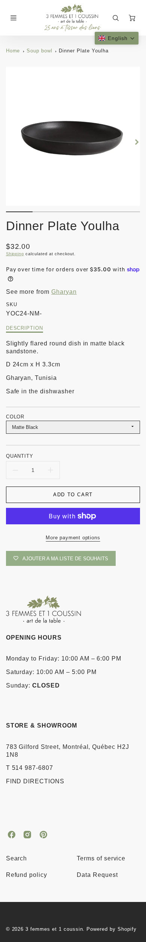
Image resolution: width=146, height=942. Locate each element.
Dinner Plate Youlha (83, 51)
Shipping (15, 253)
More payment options (73, 537)
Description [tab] (24, 328)
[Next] (136, 142)
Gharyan (64, 292)
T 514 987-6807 (29, 768)
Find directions (35, 781)
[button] (117, 38)
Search (16, 858)
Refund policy (26, 875)
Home (13, 51)
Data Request (97, 875)
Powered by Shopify (111, 929)
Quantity (20, 456)
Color (15, 417)
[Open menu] (13, 17)
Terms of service (101, 858)
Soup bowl (39, 51)
